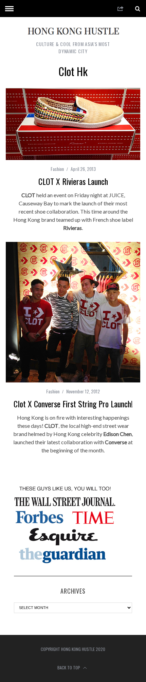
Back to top (69, 667)
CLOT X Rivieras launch (73, 181)
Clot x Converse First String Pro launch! (73, 403)
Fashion (57, 168)
